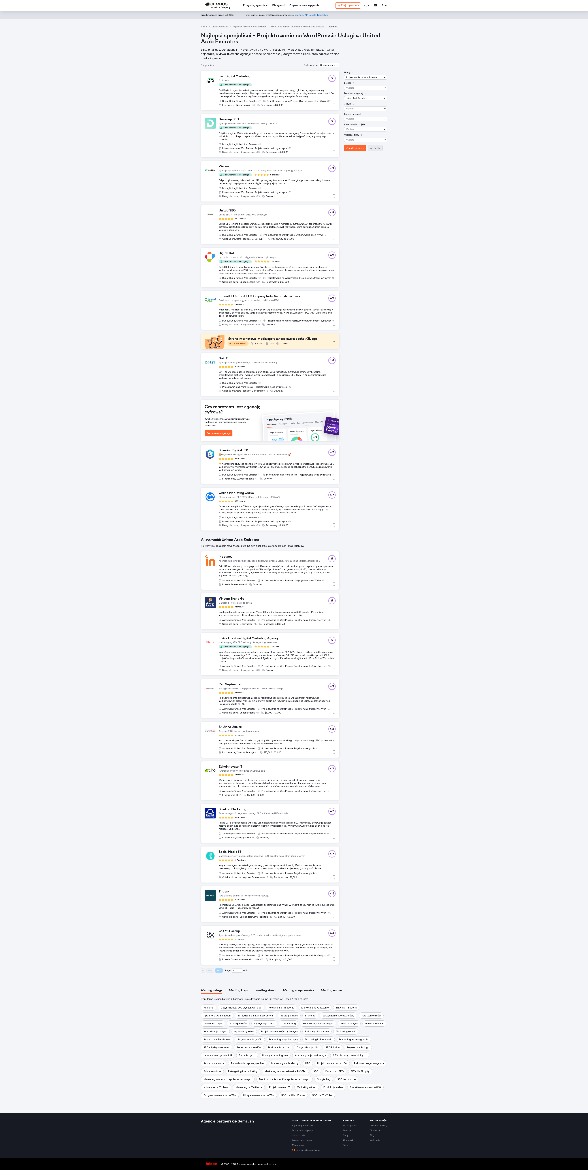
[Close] (347, 549)
